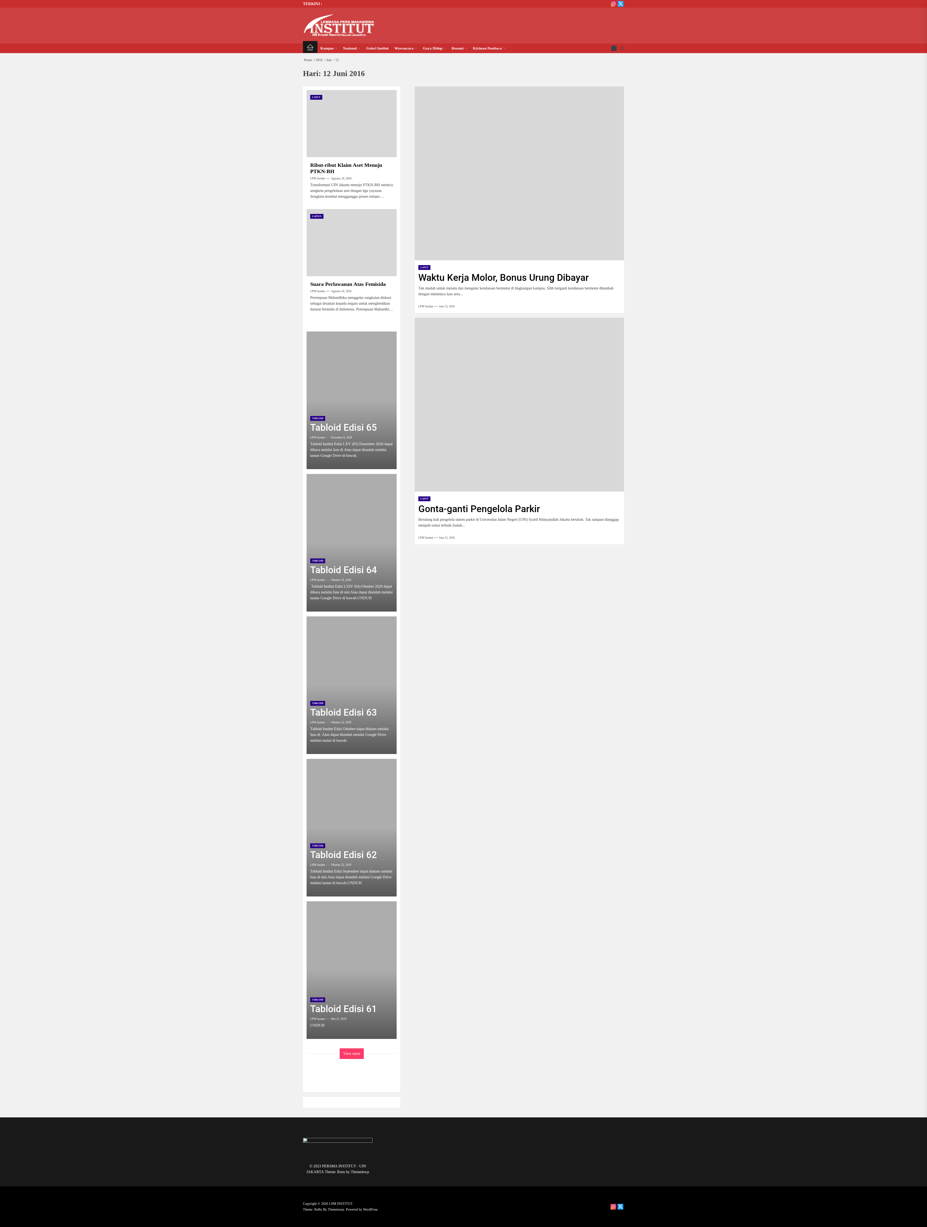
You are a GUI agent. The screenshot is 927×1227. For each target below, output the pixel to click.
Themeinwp (360, 1172)
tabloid (317, 418)
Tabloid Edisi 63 (343, 712)
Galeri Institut (377, 48)
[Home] (310, 48)
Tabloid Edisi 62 (343, 854)
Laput (424, 267)
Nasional (350, 48)
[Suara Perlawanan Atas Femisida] (352, 242)
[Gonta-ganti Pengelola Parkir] (519, 405)
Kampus (327, 48)
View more (351, 1053)
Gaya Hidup (432, 48)
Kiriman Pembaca (487, 48)
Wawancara (404, 48)
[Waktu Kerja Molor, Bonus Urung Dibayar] (519, 173)
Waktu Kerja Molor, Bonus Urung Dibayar (503, 277)
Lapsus (317, 216)
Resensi (458, 48)
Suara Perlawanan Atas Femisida (348, 284)
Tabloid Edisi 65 (343, 427)
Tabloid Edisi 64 (343, 570)
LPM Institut (425, 306)
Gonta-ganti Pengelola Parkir (479, 509)
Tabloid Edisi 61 (343, 1009)
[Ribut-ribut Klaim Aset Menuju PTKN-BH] (352, 123)
